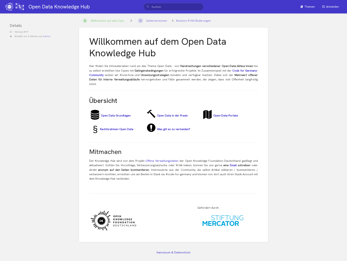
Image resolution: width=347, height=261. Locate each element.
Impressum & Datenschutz (173, 252)
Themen (309, 6)
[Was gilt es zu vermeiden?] (151, 131)
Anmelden (332, 6)
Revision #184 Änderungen (193, 20)
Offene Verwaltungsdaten (162, 161)
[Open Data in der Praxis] (151, 117)
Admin (46, 36)
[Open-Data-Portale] (207, 118)
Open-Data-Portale (225, 115)
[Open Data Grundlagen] (95, 118)
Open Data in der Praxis (172, 115)
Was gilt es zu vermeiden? (172, 129)
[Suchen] (148, 7)
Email (234, 165)
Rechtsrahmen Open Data (116, 129)
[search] (173, 7)
